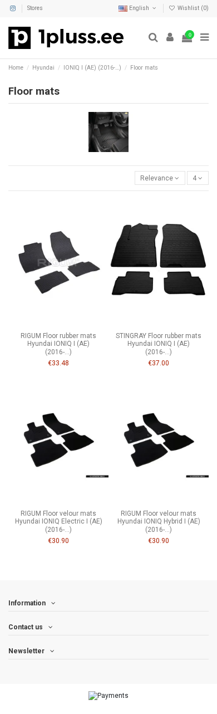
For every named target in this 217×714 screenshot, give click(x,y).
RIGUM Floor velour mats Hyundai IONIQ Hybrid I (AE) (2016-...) (158, 522)
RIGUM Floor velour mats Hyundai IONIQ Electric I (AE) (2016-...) (58, 522)
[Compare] (58, 323)
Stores (35, 8)
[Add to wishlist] (45, 323)
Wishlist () (192, 8)
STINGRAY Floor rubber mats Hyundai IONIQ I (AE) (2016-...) (158, 344)
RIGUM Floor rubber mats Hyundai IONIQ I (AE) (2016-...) (58, 344)
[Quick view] (71, 323)
